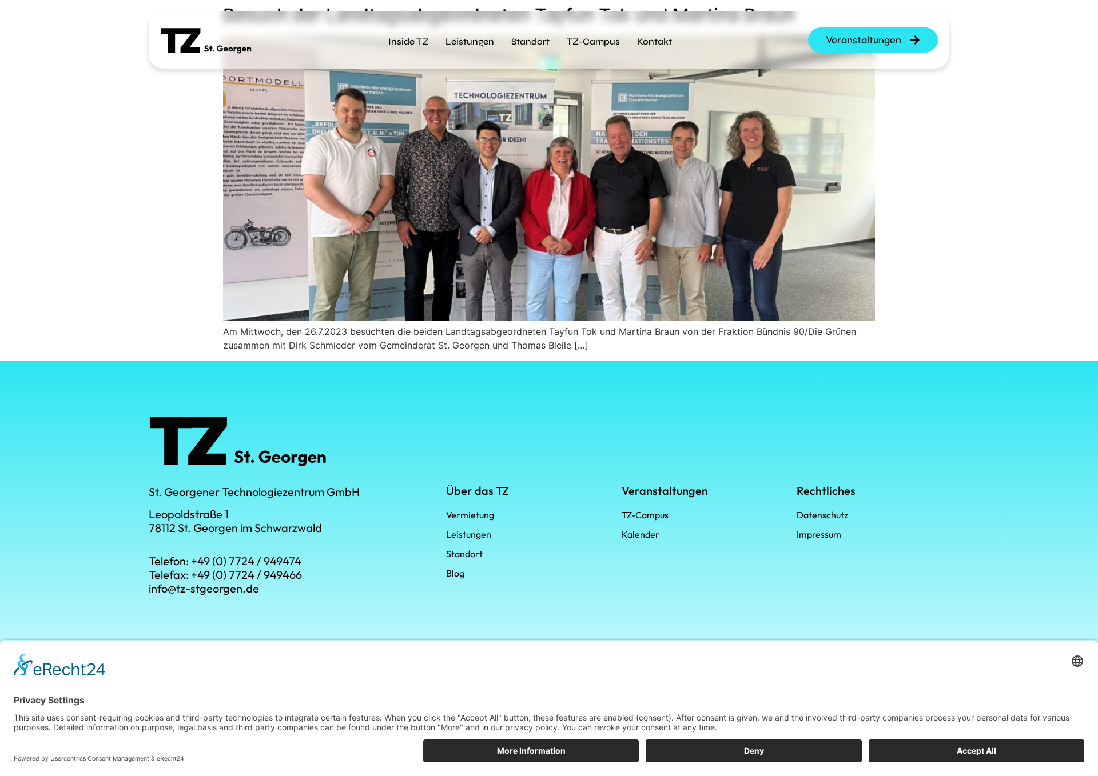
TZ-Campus (593, 41)
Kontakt (654, 41)
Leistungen (469, 41)
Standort (530, 41)
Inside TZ (408, 41)
